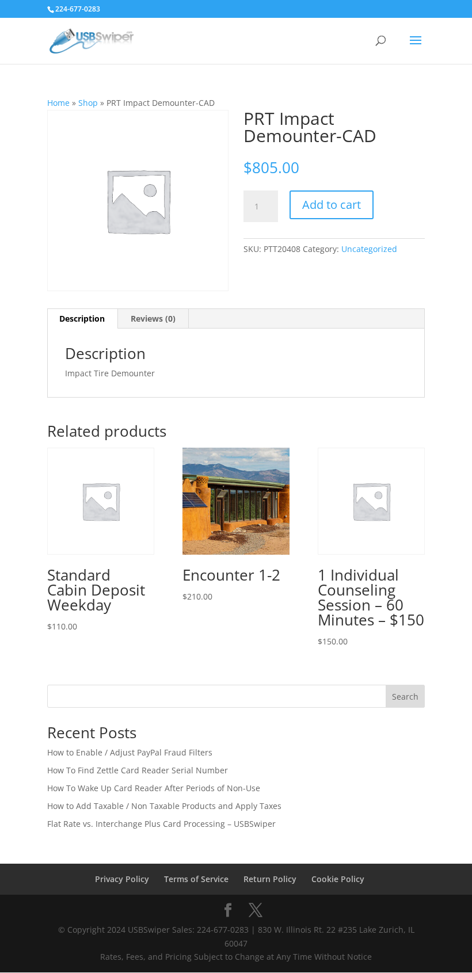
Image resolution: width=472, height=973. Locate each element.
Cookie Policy (337, 878)
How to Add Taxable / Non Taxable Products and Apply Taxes (164, 805)
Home (58, 102)
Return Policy (269, 878)
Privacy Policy (122, 878)
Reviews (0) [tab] (153, 318)
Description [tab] (82, 318)
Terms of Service (196, 878)
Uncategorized (369, 248)
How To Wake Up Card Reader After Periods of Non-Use (153, 788)
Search (405, 696)
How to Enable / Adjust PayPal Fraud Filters (129, 752)
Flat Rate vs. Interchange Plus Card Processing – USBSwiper (161, 823)
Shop (88, 102)
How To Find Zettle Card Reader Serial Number (137, 770)
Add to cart (331, 204)
